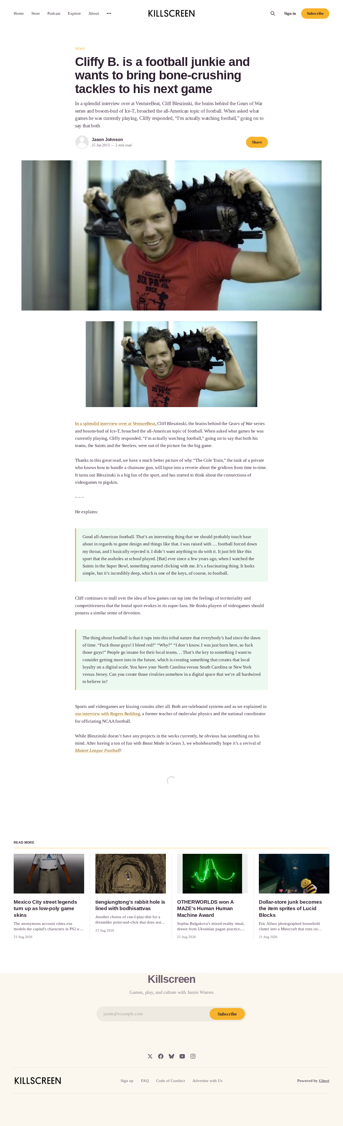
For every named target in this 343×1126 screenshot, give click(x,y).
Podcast (53, 13)
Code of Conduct (170, 1081)
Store (35, 13)
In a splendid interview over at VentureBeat (115, 423)
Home (19, 13)
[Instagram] (193, 1056)
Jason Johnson (107, 139)
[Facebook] (160, 1056)
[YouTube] (182, 1056)
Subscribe (315, 13)
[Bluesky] (171, 1056)
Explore (74, 13)
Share (257, 142)
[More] (109, 13)
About (93, 13)
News (80, 49)
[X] (150, 1056)
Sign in (290, 13)
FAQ (145, 1081)
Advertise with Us (207, 1081)
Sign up (127, 1081)
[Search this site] (273, 13)
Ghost (324, 1081)
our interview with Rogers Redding (107, 713)
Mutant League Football (97, 750)
